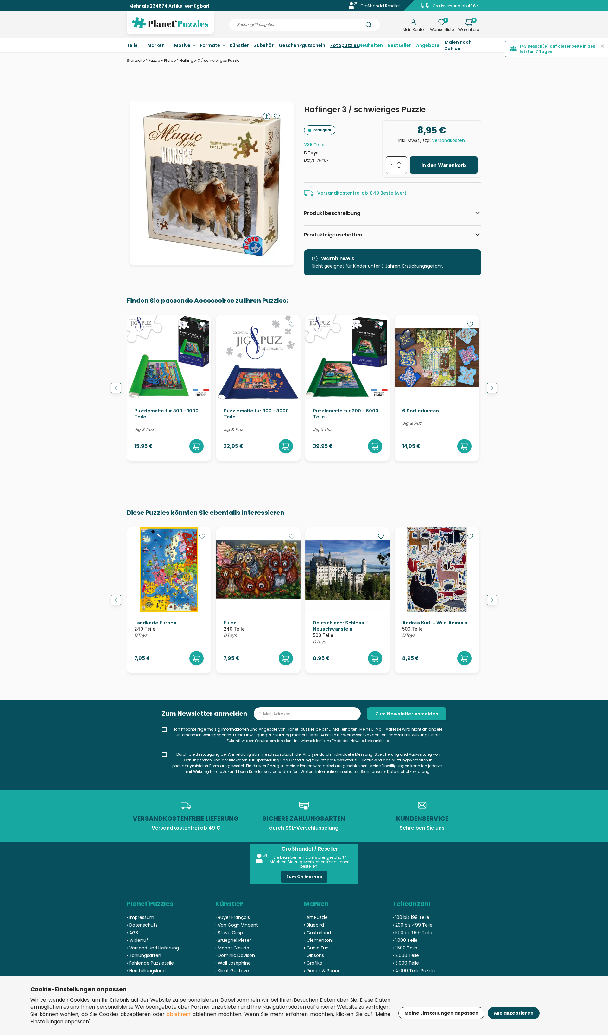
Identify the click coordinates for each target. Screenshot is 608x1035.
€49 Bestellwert (387, 193)
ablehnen (178, 1014)
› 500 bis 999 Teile (412, 932)
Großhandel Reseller (380, 6)
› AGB (132, 932)
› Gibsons (314, 955)
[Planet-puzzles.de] (170, 28)
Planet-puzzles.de (304, 729)
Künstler (239, 45)
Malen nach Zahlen (458, 45)
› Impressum (140, 917)
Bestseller (399, 45)
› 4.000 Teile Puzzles (415, 970)
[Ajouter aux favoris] (277, 116)
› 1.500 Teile (405, 948)
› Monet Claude (232, 948)
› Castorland (317, 932)
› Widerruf (137, 940)
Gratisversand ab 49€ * (456, 6)
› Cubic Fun (316, 948)
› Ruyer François (232, 917)
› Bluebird (314, 925)
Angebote (428, 45)
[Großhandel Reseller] (353, 7)
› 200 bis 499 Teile (413, 925)
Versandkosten (448, 140)
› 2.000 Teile (406, 955)
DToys (311, 153)
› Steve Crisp (229, 932)
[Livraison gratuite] (425, 7)
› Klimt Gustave (232, 970)
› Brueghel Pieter (233, 940)
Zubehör (264, 45)
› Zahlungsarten (144, 955)
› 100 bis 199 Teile (411, 917)
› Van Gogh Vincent (236, 925)
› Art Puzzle (316, 917)
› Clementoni (318, 940)
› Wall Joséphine (233, 963)
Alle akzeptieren (514, 1013)
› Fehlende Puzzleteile (150, 963)
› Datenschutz (142, 925)
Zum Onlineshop (304, 877)
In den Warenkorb (443, 165)
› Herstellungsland (146, 970)
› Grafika (313, 963)
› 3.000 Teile (406, 963)
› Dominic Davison (235, 955)
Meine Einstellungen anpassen (441, 1013)
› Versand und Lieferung (153, 948)
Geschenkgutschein (302, 45)
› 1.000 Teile (405, 940)
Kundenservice (263, 771)
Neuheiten (371, 45)
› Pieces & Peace (322, 970)
